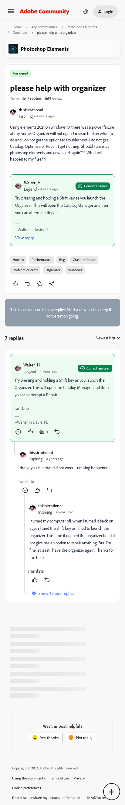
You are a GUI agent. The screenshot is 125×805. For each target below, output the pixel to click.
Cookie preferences (26, 788)
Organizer (53, 270)
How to (18, 259)
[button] (11, 13)
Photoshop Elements (82, 27)
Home (17, 27)
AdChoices (98, 797)
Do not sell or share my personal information (46, 797)
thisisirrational (31, 109)
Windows (75, 270)
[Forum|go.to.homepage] (44, 11)
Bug (62, 259)
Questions (20, 32)
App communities (44, 27)
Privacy (79, 778)
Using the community (28, 778)
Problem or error (25, 270)
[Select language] (86, 11)
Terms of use (59, 778)
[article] (62, 398)
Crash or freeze (84, 259)
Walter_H (32, 182)
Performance (41, 259)
